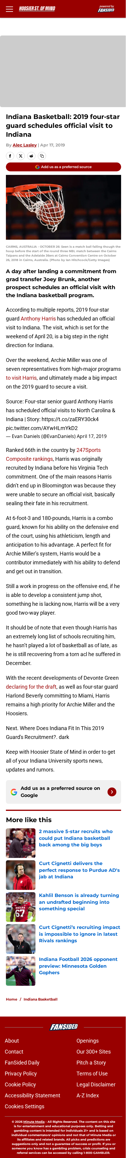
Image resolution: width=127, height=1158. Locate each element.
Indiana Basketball (41, 999)
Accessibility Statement (32, 1095)
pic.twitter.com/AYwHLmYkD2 (42, 428)
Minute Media (34, 1122)
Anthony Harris (38, 318)
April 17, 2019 (92, 436)
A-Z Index (87, 1095)
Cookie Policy (20, 1084)
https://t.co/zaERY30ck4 (70, 419)
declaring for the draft (31, 687)
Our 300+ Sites (93, 1052)
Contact (14, 1052)
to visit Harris (21, 378)
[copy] (42, 156)
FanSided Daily (22, 1062)
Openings (87, 1041)
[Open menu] (9, 8)
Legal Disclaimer (95, 1084)
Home (11, 999)
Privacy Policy (21, 1073)
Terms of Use (92, 1073)
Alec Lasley (25, 145)
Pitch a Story (91, 1062)
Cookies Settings (24, 1106)
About (12, 1041)
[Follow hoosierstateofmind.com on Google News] (112, 791)
